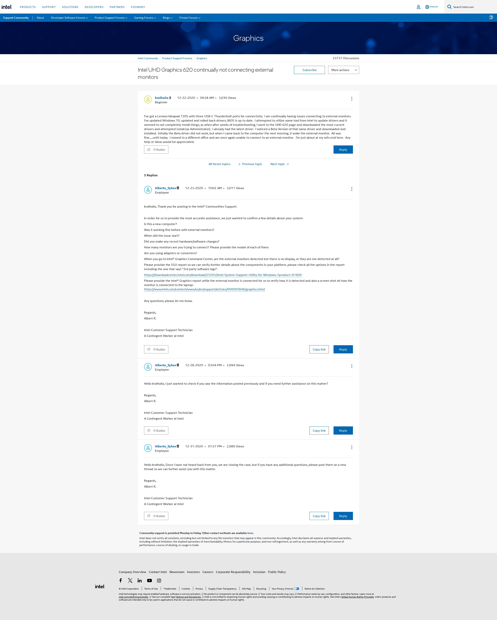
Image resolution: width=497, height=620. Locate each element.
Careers (207, 572)
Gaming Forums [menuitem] (143, 17)
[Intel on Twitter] (130, 581)
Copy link (319, 349)
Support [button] (49, 7)
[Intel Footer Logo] (100, 586)
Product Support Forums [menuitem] (110, 17)
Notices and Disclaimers (188, 596)
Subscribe (309, 70)
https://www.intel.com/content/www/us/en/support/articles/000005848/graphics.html (204, 289)
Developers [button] (94, 7)
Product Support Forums (177, 58)
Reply (343, 149)
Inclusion (259, 572)
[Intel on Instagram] (159, 581)
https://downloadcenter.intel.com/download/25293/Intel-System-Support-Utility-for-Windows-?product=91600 (223, 274)
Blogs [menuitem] (166, 17)
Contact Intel (158, 572)
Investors (193, 572)
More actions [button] (340, 70)
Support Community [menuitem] (16, 17)
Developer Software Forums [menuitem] (68, 17)
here (250, 533)
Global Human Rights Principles (357, 596)
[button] (351, 98)
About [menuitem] (40, 17)
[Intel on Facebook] (120, 581)
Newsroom (176, 572)
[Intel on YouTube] (149, 581)
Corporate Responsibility (233, 572)
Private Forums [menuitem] (188, 17)
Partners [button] (117, 7)
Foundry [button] (138, 7)
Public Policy (277, 572)
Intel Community (148, 58)
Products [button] (28, 7)
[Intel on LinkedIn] (139, 581)
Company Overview (132, 572)
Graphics (201, 58)
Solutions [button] (70, 7)
